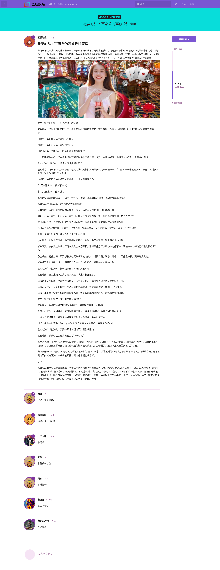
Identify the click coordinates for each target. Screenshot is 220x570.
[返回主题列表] (4, 4)
